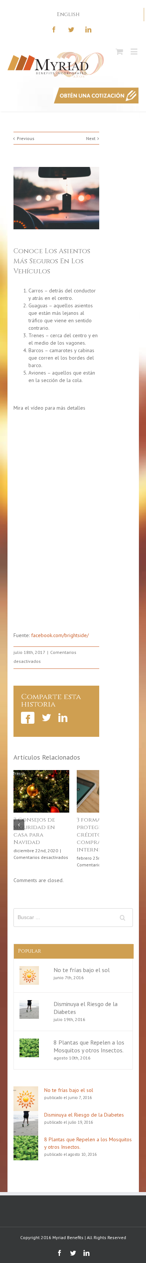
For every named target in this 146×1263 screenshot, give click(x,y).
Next (90, 138)
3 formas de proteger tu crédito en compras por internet (97, 835)
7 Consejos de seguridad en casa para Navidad (34, 831)
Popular (29, 951)
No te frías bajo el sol (82, 970)
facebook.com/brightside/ (60, 635)
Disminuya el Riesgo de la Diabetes (84, 1114)
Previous (25, 138)
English (68, 14)
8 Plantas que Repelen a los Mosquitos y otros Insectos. (89, 1046)
